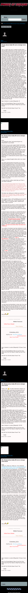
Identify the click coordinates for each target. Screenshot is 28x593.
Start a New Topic (6, 26)
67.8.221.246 (4, 132)
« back (3, 584)
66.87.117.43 (4, 41)
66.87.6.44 (3, 380)
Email (5, 110)
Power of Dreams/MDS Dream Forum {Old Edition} (14, 23)
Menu (5, 17)
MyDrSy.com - (14, 334)
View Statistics (14, 590)
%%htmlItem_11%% (14, 332)
